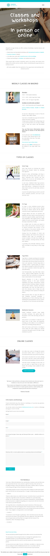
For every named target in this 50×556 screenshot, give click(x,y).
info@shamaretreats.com (27, 407)
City (7, 427)
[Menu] (42, 5)
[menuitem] (42, 5)
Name (7, 414)
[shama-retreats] (12, 5)
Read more (30, 554)
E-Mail (7, 421)
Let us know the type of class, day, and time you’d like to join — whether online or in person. (25, 435)
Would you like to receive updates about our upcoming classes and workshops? (24, 452)
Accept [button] (25, 554)
